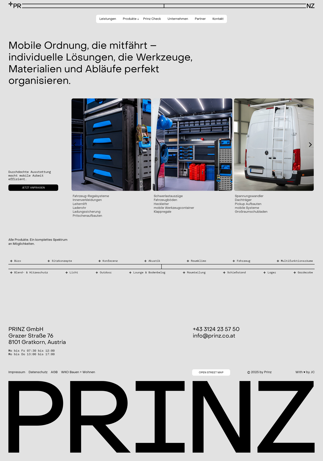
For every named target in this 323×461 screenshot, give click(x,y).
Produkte (129, 19)
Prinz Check (152, 19)
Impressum (16, 372)
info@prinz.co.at (214, 335)
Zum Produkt (15, 261)
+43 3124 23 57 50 (216, 329)
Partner (200, 19)
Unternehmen (178, 19)
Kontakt (218, 19)
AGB (54, 372)
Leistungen (107, 19)
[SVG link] (14, 5)
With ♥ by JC (305, 372)
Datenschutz (38, 372)
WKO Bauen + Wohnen (78, 372)
